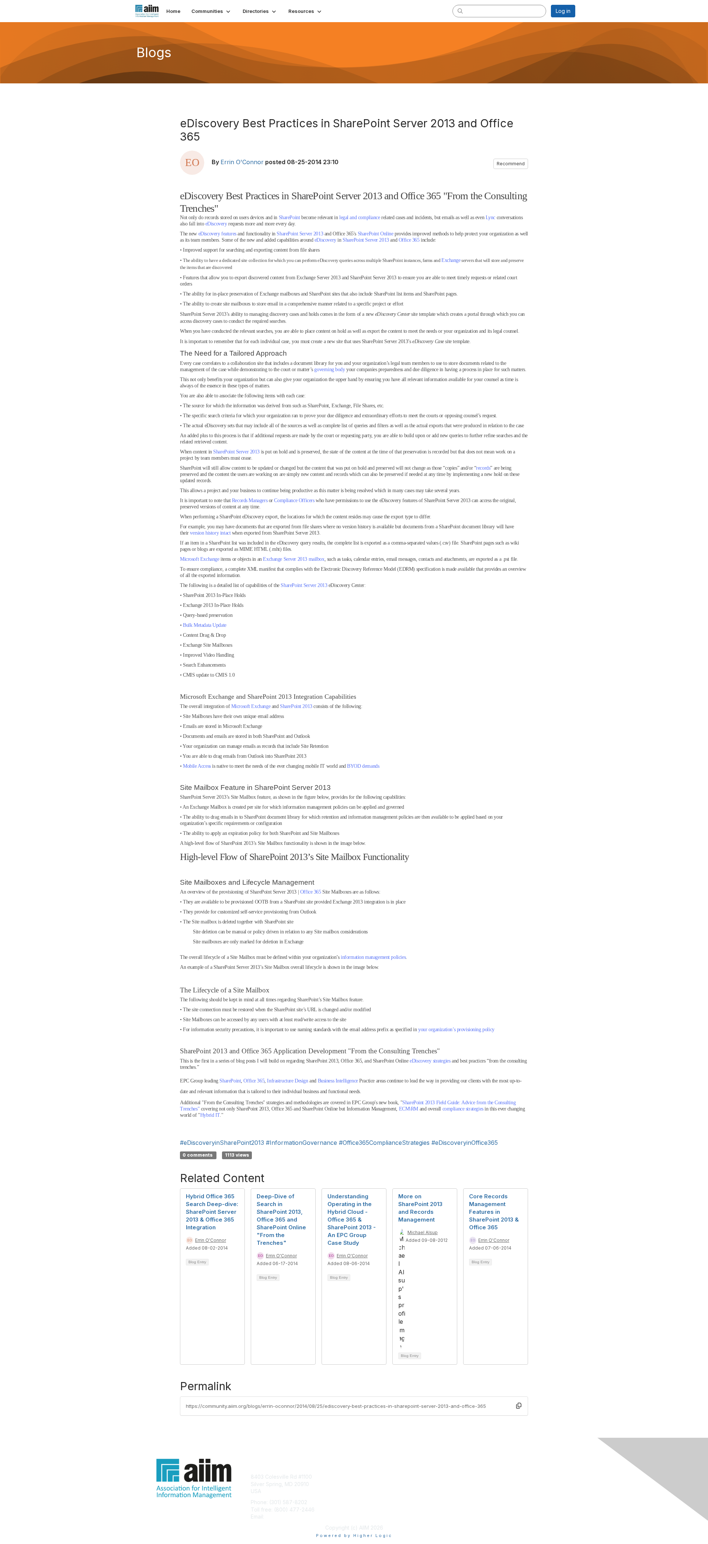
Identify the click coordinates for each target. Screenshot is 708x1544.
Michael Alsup (422, 1232)
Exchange (451, 260)
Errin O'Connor (242, 162)
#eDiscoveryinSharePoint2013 (222, 1142)
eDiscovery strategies (430, 1061)
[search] (460, 11)
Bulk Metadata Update (204, 625)
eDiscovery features (217, 233)
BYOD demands (363, 766)
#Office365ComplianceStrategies (384, 1142)
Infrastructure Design (287, 1081)
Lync (490, 217)
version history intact (210, 533)
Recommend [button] (511, 163)
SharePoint (289, 217)
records (483, 468)
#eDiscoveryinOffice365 (464, 1142)
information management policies (373, 957)
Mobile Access (197, 766)
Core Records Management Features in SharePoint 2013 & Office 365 (494, 1212)
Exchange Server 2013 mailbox (293, 559)
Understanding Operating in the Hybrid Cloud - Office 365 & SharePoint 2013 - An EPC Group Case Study (351, 1219)
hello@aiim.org (283, 1516)
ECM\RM (408, 1109)
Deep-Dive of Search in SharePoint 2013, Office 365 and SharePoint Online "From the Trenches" (281, 1219)
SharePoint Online (375, 233)
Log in (563, 11)
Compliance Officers (294, 500)
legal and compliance (359, 217)
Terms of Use (480, 1484)
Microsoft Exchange (199, 559)
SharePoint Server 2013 (300, 233)
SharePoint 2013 (296, 706)
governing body (329, 369)
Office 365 (409, 240)
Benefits (367, 1484)
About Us (475, 1477)
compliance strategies (462, 1109)
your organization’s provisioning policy (456, 1029)
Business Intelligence (338, 1081)
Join (362, 1477)
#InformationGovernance (301, 1142)
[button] (211, 11)
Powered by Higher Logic (354, 1535)
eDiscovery (216, 224)
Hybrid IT (210, 1115)
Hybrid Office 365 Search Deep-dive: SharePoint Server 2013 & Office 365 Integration (212, 1212)
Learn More (371, 1491)
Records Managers (249, 500)
